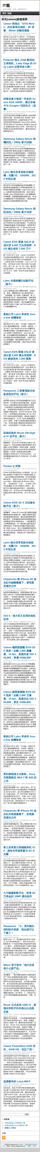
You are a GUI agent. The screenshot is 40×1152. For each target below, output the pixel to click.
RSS (3, 1137)
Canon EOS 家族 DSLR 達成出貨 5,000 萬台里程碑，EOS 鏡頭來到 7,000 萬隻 (19, 355)
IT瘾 (6, 5)
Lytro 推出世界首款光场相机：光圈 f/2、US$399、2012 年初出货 (19, 546)
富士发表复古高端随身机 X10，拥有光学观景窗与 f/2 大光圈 (19, 851)
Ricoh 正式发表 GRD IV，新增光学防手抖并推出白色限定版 (19, 1008)
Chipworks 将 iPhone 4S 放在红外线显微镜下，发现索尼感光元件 (19, 814)
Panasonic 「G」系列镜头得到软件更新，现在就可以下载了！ (18, 929)
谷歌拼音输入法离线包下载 (15, 1123)
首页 (4, 13)
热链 (9, 13)
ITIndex (20, 1144)
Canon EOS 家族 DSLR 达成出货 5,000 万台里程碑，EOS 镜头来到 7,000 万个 (19, 245)
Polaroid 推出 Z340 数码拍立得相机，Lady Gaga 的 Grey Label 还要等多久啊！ (19, 63)
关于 (34, 1146)
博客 (29, 1146)
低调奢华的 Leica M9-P (16, 1081)
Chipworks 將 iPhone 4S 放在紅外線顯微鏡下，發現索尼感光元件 (19, 582)
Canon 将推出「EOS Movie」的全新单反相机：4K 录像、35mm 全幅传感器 (18, 27)
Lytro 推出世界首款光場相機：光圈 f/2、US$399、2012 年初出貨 (19, 175)
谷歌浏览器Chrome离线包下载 (16, 1125)
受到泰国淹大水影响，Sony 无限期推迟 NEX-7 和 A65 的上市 (19, 777)
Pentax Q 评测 (11, 466)
